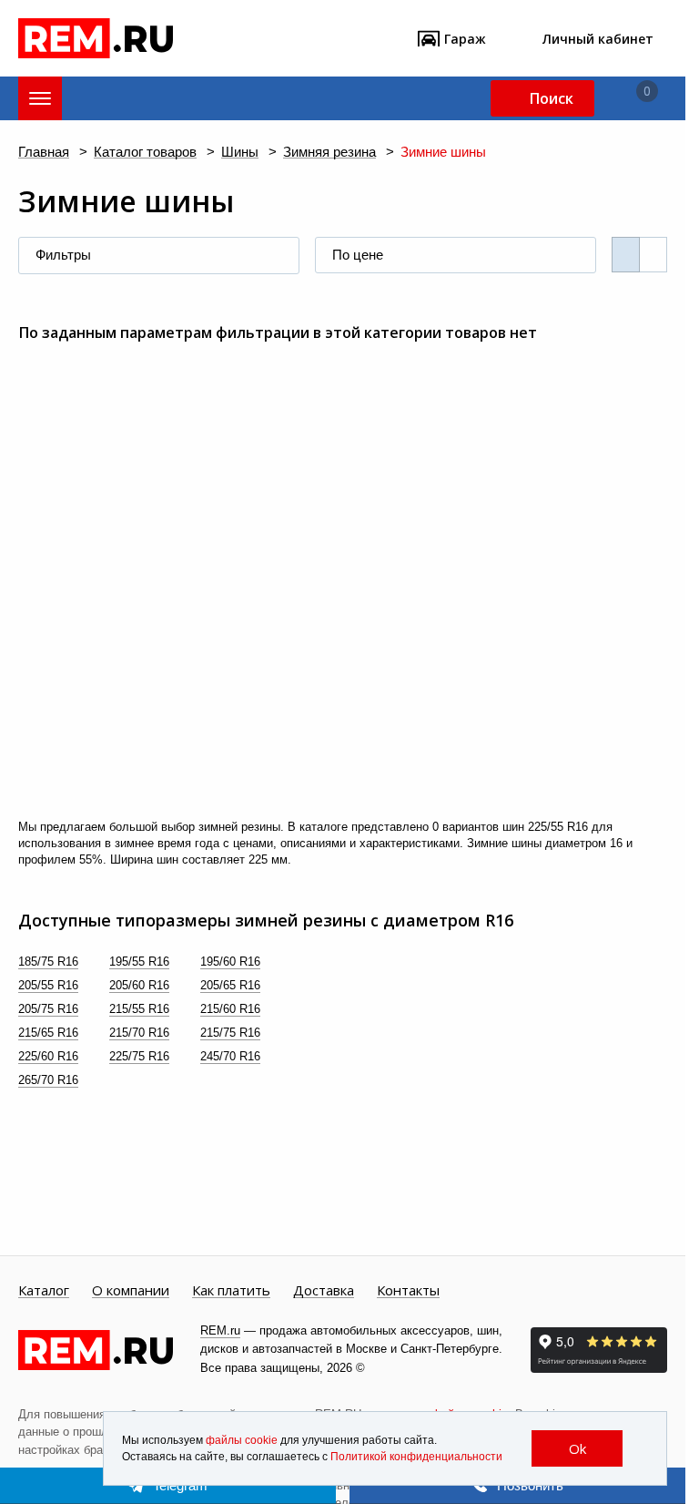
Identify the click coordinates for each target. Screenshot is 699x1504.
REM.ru (220, 1330)
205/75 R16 (48, 1009)
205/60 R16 (139, 985)
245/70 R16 (230, 1056)
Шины (239, 153)
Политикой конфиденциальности (416, 1456)
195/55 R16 (139, 961)
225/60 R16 (48, 1056)
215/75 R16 (230, 1032)
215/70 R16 (139, 1032)
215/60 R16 (230, 1009)
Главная (43, 153)
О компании (130, 1291)
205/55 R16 (48, 985)
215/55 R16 (139, 1009)
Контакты (408, 1291)
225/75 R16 (139, 1056)
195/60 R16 (230, 961)
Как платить (231, 1291)
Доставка (323, 1291)
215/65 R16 (48, 1032)
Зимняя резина (329, 153)
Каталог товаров (145, 153)
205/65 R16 (230, 985)
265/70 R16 (48, 1080)
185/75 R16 (48, 961)
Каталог (43, 1291)
